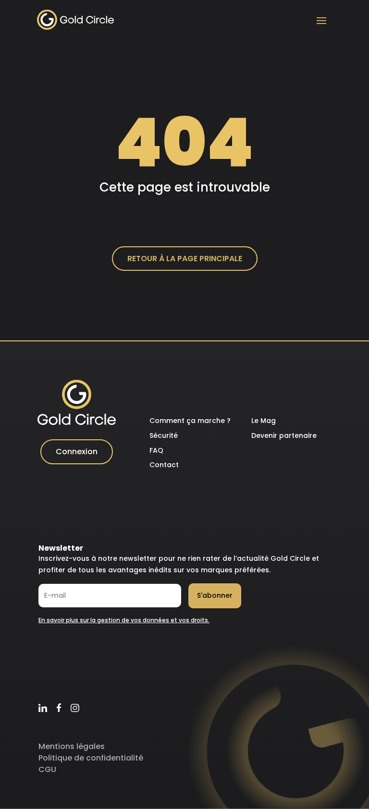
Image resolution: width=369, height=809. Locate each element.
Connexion (77, 451)
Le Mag (263, 420)
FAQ (156, 450)
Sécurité (163, 435)
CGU (47, 769)
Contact (164, 465)
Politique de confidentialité (90, 757)
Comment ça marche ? (190, 420)
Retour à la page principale (184, 258)
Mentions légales (71, 746)
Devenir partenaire (284, 435)
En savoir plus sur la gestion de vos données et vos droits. (123, 620)
